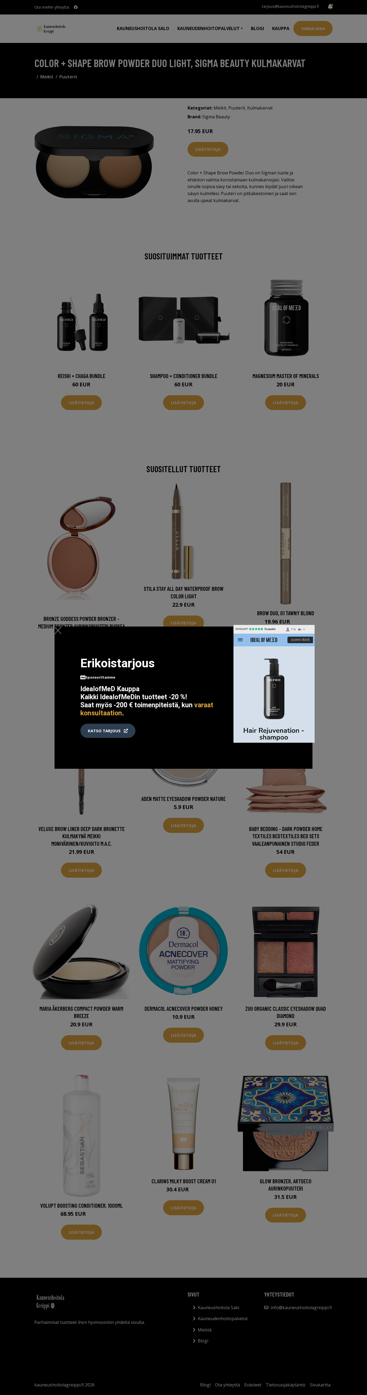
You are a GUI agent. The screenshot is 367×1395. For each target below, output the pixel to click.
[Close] (58, 630)
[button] (107, 731)
